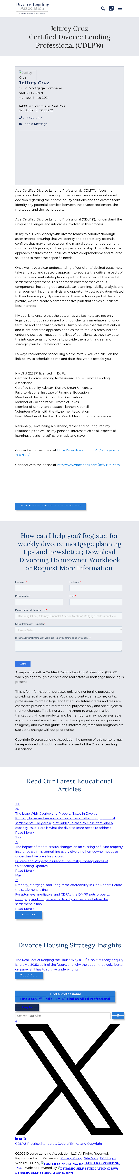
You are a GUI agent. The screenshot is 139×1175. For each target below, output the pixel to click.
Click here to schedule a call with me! (50, 506)
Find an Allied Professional (88, 999)
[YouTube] (21, 1139)
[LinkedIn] (17, 1139)
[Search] (103, 8)
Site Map (91, 1158)
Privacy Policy (71, 1158)
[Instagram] (24, 1139)
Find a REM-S (54, 999)
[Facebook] (16, 1021)
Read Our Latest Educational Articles (69, 785)
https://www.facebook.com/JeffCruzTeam (88, 465)
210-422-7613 (32, 118)
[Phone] (111, 8)
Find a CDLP (31, 999)
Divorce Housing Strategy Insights (69, 945)
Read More (29, 975)
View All (28, 915)
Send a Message (35, 124)
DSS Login (108, 1158)
